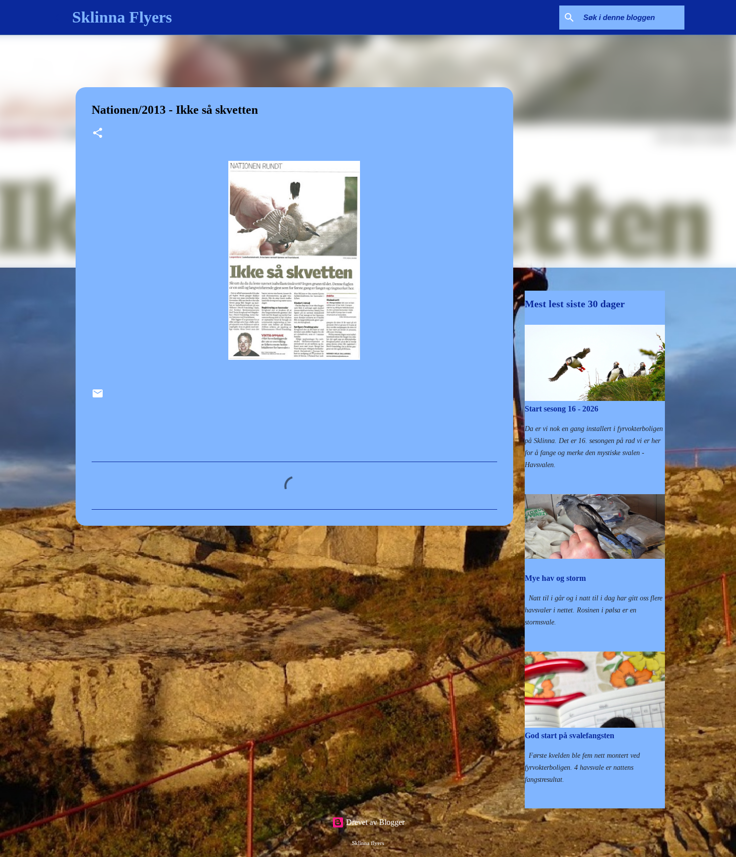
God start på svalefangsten (569, 735)
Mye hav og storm (555, 578)
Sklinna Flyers (122, 17)
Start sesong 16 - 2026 (561, 408)
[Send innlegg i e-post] (98, 397)
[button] (98, 134)
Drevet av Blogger (374, 822)
